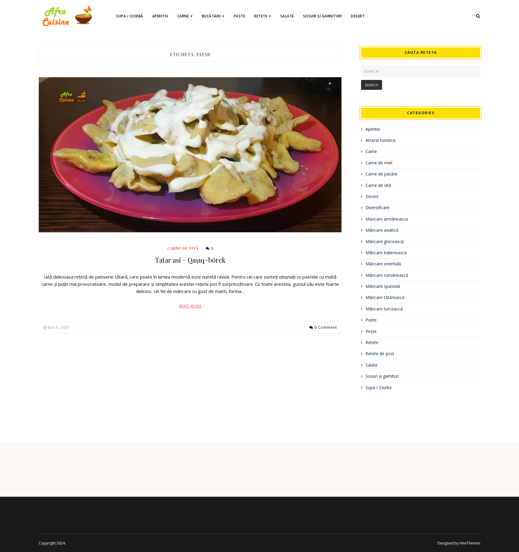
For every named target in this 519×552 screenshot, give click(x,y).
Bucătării (211, 16)
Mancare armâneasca (387, 219)
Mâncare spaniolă (383, 286)
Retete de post (380, 353)
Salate (287, 16)
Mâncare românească (387, 275)
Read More (190, 306)
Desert (358, 16)
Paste (239, 16)
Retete (260, 16)
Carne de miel (379, 163)
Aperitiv (160, 16)
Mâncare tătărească (385, 297)
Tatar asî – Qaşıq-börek (190, 260)
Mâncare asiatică (382, 230)
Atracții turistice (381, 140)
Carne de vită (183, 248)
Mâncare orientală (383, 264)
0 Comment (325, 327)
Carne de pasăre (381, 174)
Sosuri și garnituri (322, 16)
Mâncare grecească (385, 241)
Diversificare (378, 207)
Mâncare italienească (386, 252)
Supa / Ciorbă (129, 16)
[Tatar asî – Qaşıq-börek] (190, 154)
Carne (183, 16)
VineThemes (470, 543)
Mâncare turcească (384, 309)
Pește (371, 331)
